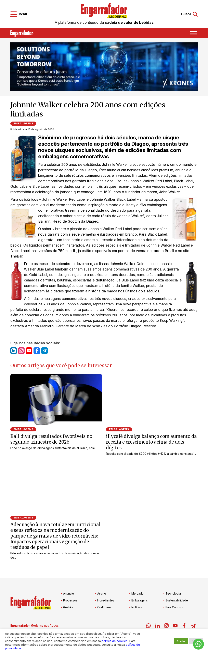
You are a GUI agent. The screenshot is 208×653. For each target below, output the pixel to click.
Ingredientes (105, 600)
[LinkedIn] (157, 626)
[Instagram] (166, 626)
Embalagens (23, 123)
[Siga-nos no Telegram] (44, 350)
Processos (70, 600)
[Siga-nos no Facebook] (37, 350)
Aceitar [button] (181, 641)
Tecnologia (173, 593)
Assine (101, 593)
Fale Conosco (175, 607)
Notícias (136, 607)
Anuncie (68, 593)
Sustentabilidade (177, 600)
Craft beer (104, 607)
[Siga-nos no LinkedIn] (13, 350)
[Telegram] (193, 626)
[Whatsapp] (148, 626)
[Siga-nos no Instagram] (21, 350)
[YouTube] (175, 626)
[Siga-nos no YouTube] (29, 350)
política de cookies (115, 641)
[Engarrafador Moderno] (104, 10)
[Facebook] (184, 626)
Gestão (68, 607)
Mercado (137, 593)
